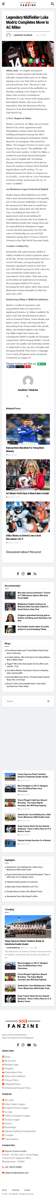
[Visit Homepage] (28, 4)
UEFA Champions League (17, 1116)
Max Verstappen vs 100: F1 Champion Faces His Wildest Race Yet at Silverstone (33, 788)
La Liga (8, 1112)
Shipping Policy (13, 1084)
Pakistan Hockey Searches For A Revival (34, 840)
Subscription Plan (13, 1072)
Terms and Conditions (14, 1076)
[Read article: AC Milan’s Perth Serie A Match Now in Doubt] (28, 474)
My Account (10, 1061)
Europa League (12, 1120)
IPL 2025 (9, 1100)
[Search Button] (52, 4)
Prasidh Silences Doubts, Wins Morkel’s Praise (24, 891)
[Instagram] (23, 573)
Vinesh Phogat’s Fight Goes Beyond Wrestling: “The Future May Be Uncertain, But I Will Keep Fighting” (32, 802)
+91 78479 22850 (13, 1167)
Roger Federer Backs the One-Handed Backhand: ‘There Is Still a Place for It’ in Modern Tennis (34, 828)
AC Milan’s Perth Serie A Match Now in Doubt (27, 493)
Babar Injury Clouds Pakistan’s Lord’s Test (22, 887)
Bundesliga (10, 1127)
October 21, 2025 (12, 542)
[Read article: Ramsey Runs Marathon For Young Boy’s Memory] (28, 429)
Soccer (11, 488)
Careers (27, 1190)
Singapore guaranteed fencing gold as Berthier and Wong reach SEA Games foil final (34, 618)
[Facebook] (18, 573)
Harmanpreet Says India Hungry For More (22, 896)
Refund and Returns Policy (18, 1088)
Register (9, 1068)
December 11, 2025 (13, 497)
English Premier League (16, 1108)
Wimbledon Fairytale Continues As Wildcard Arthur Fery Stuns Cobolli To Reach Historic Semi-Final (33, 606)
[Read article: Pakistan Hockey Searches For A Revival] (10, 843)
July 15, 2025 (41, 35)
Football (12, 442)
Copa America (11, 1139)
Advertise (15, 1190)
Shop (7, 1057)
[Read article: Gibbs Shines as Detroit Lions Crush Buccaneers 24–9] (28, 516)
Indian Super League (15, 1104)
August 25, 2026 (24, 780)
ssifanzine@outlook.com (16, 1173)
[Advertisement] (28, 738)
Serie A (8, 1123)
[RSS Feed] (35, 573)
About (4, 1190)
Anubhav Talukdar (23, 35)
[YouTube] (29, 573)
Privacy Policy (11, 1080)
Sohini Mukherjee (13, 948)
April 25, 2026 (12, 455)
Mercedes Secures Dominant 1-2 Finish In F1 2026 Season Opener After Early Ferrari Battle (34, 595)
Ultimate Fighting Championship (20, 1131)
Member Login (12, 1065)
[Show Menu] (3, 4)
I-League (9, 1135)
